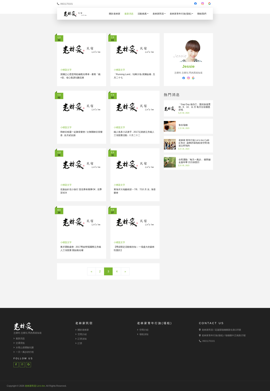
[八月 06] (81, 164)
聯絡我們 (201, 14)
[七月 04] (81, 49)
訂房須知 (82, 339)
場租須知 (143, 334)
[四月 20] (81, 222)
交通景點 (20, 343)
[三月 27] (135, 222)
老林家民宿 (158, 14)
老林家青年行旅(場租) (180, 14)
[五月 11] (135, 164)
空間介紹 (82, 334)
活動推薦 (142, 14)
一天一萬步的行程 (25, 352)
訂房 (80, 343)
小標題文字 (66, 70)
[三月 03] (135, 49)
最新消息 (128, 14)
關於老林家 (114, 14)
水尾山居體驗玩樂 (25, 347)
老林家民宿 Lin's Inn (35, 386)
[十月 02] (81, 107)
